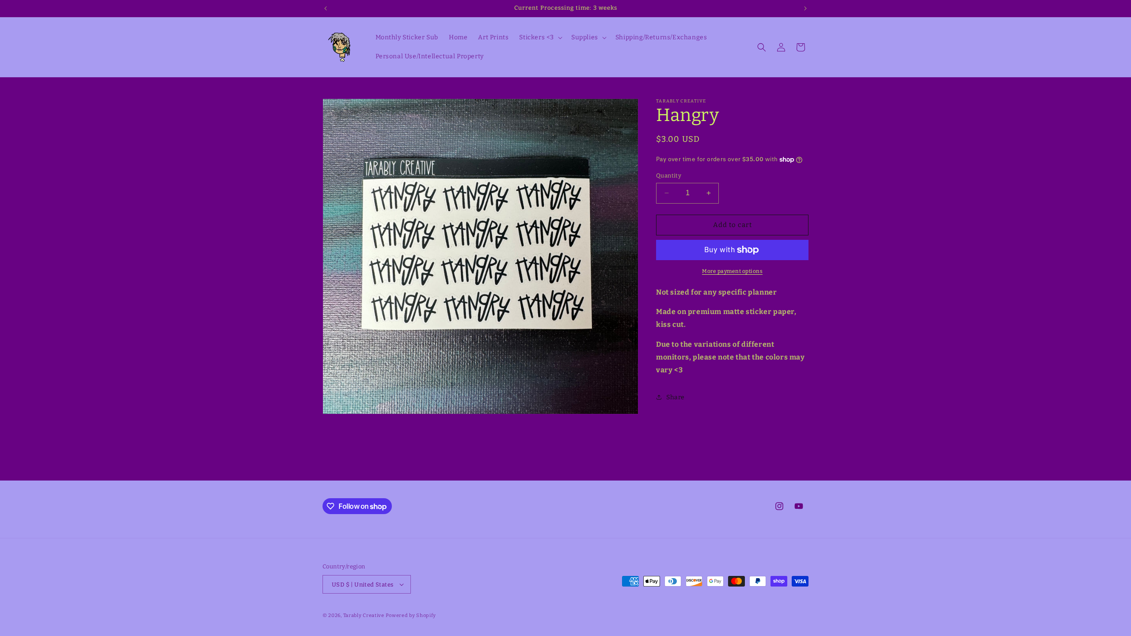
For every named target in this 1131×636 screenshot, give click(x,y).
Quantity (668, 175)
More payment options (732, 271)
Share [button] (675, 397)
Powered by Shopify (411, 615)
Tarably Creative (363, 615)
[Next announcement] (805, 8)
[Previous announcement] (325, 8)
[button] (540, 37)
